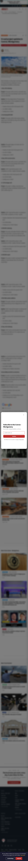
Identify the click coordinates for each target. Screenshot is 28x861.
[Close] (24, 415)
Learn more (23, 855)
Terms (17, 439)
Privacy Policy (22, 439)
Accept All (19, 858)
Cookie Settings (10, 858)
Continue (14, 436)
